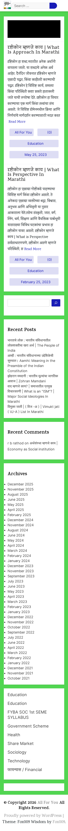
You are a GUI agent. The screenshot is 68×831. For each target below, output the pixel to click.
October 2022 (19, 627)
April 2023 (16, 597)
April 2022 (16, 648)
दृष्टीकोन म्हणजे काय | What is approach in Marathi (33, 50)
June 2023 (16, 586)
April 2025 (16, 510)
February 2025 (19, 515)
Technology (19, 760)
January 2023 (19, 612)
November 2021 (20, 673)
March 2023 (17, 602)
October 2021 (18, 678)
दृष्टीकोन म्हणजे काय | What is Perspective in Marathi (33, 175)
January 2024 (19, 561)
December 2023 (20, 566)
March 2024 (17, 551)
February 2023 (19, 607)
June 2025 (16, 499)
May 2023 (16, 591)
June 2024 (16, 535)
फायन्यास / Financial (25, 769)
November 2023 (21, 571)
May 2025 (16, 505)
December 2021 (20, 668)
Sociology (17, 752)
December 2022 (20, 617)
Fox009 (59, 822)
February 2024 (19, 556)
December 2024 (20, 520)
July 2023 (15, 581)
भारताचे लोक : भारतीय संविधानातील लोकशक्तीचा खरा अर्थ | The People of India (33, 345)
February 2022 (19, 658)
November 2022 (21, 622)
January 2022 (19, 663)
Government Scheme (28, 726)
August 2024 (18, 530)
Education (36, 143)
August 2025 (18, 494)
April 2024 (16, 545)
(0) (49, 132)
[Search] (56, 303)
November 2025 (21, 489)
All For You (23, 132)
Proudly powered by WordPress (33, 816)
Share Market (21, 743)
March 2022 (17, 653)
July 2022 (15, 637)
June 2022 (16, 642)
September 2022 (21, 632)
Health (14, 734)
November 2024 (21, 525)
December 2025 (20, 484)
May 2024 (16, 540)
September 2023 (21, 576)
